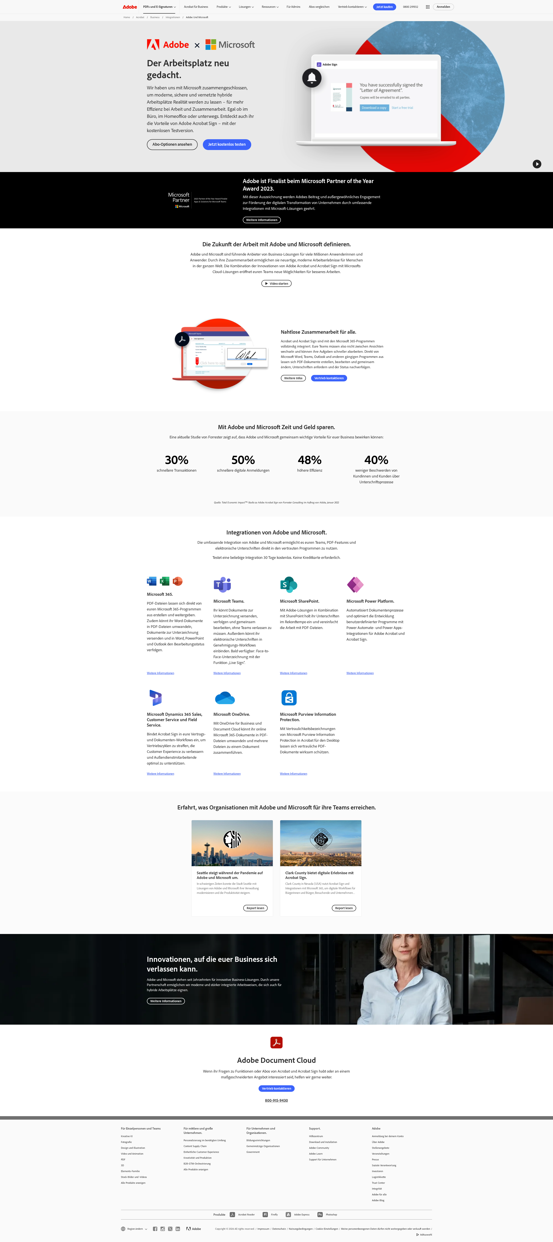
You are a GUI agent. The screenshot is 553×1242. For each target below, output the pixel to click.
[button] (427, 6)
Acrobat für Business (196, 7)
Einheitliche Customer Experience (201, 1152)
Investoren (377, 1171)
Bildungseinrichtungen (258, 1140)
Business (155, 17)
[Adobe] (130, 7)
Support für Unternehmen (322, 1159)
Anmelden (443, 7)
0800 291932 (410, 7)
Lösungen (245, 7)
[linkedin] (178, 1229)
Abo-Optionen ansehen (172, 144)
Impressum (263, 1228)
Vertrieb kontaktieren (351, 7)
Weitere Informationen (261, 220)
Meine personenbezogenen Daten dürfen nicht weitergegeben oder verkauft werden (385, 1228)
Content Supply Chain (195, 1146)
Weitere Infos (293, 378)
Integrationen (173, 17)
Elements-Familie (130, 1171)
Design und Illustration (133, 1147)
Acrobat (140, 17)
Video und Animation (132, 1153)
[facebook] (155, 1229)
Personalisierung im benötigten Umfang (205, 1140)
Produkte (222, 7)
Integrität (377, 1188)
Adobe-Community (319, 1147)
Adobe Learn (316, 1153)
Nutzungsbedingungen (301, 1228)
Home (127, 17)
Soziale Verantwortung (384, 1165)
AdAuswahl (426, 1234)
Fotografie (126, 1142)
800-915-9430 (276, 1100)
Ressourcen (268, 7)
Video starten (279, 284)
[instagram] (162, 1229)
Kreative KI (127, 1136)
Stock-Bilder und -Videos (134, 1177)
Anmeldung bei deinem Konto (388, 1136)
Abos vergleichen (319, 7)
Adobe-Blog (378, 1200)
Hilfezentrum (316, 1136)
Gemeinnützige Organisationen (263, 1146)
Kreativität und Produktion (197, 1157)
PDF (123, 1159)
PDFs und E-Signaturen (158, 7)
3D (122, 1165)
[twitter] (170, 1229)
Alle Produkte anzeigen (133, 1182)
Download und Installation (323, 1142)
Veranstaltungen (380, 1153)
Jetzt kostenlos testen (227, 144)
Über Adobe (378, 1142)
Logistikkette (379, 1177)
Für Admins (293, 7)
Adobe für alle (379, 1194)
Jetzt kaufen (385, 7)
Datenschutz (279, 1228)
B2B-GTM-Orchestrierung (197, 1163)
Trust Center (378, 1182)
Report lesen (255, 908)
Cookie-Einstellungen (327, 1228)
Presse (375, 1159)
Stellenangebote (380, 1147)
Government (253, 1152)
